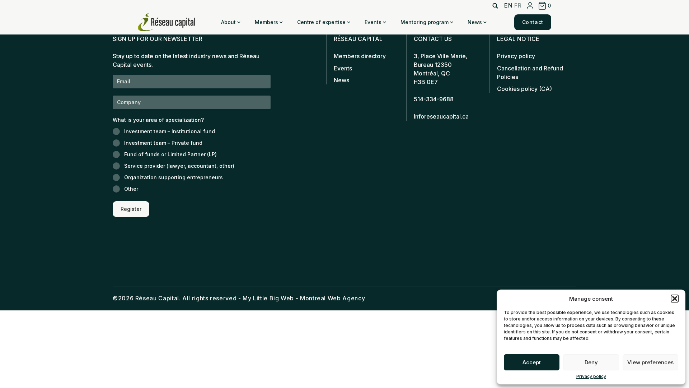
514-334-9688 (434, 99)
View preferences (650, 362)
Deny (591, 362)
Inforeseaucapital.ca (441, 116)
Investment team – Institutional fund (169, 131)
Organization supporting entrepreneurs (173, 177)
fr (517, 5)
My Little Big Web (268, 298)
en (508, 5)
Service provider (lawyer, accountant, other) (179, 166)
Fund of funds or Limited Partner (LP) (170, 154)
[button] (674, 298)
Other (131, 189)
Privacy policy (591, 376)
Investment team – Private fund (163, 143)
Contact (532, 22)
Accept (531, 362)
